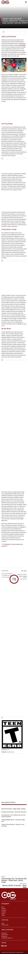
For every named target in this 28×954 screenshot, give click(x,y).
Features (3, 912)
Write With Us (4, 934)
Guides (3, 913)
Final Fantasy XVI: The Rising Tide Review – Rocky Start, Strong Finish (14, 880)
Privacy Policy (5, 925)
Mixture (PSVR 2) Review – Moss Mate (14, 886)
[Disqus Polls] (14, 611)
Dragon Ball (22, 45)
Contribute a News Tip (6, 938)
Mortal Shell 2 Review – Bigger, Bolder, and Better (13, 808)
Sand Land (22, 43)
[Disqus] (14, 649)
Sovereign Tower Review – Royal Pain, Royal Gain (13, 812)
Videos (3, 915)
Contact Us (4, 933)
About (2, 923)
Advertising (4, 936)
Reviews (3, 908)
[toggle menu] (26, 2)
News (2, 907)
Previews (3, 910)
